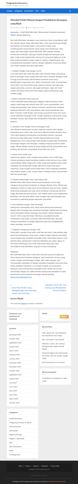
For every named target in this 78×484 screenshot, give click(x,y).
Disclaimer (45, 466)
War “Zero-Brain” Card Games (53, 340)
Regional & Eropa (15, 435)
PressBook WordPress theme (57, 481)
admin (30, 27)
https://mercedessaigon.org (21, 277)
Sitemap (35, 466)
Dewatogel (13, 319)
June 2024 (13, 387)
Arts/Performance (15, 419)
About (20, 466)
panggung (18, 11)
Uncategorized (14, 455)
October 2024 (14, 371)
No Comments (40, 28)
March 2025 (13, 351)
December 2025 (15, 335)
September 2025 (15, 343)
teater (43, 11)
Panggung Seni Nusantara (16, 3)
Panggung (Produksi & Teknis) (20, 423)
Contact (27, 466)
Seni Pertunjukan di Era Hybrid (53, 362)
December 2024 (15, 363)
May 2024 (13, 391)
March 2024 (13, 399)
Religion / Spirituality (16, 439)
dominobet (14, 32)
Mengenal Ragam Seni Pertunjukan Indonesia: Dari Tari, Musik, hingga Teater (55, 355)
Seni (37, 11)
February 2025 (14, 355)
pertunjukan (28, 11)
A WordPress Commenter (51, 378)
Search (44, 313)
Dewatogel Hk (14, 316)
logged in (24, 303)
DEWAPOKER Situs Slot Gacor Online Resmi (39, 475)
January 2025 (14, 359)
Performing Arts (15, 427)
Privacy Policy (55, 466)
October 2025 (14, 339)
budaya (9, 11)
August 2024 (14, 379)
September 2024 (15, 375)
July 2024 (13, 383)
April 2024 (13, 395)
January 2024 (14, 403)
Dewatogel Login (15, 313)
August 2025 (14, 347)
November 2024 (15, 367)
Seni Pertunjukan (15, 447)
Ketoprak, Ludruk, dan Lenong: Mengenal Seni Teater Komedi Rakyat (53, 346)
